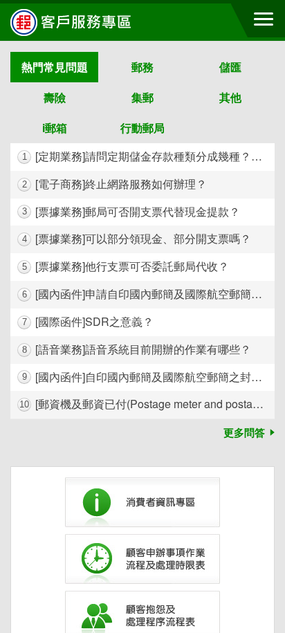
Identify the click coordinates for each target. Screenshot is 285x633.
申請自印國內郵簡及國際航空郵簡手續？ (148, 294)
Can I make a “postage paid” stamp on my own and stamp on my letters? (147, 404)
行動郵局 (142, 128)
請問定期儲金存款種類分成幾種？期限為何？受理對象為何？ (148, 156)
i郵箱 (54, 128)
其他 (230, 97)
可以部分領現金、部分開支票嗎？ (137, 238)
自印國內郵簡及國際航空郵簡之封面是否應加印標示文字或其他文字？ (148, 377)
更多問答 (244, 432)
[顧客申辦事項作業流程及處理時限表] (142, 559)
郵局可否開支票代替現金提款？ (131, 211)
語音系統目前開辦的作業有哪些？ (137, 349)
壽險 (55, 97)
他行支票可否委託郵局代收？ (126, 266)
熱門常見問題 (54, 67)
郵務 (142, 67)
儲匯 (230, 67)
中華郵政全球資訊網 (86, 22)
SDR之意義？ (88, 321)
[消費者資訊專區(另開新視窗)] (142, 502)
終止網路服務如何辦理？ (115, 184)
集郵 (142, 97)
